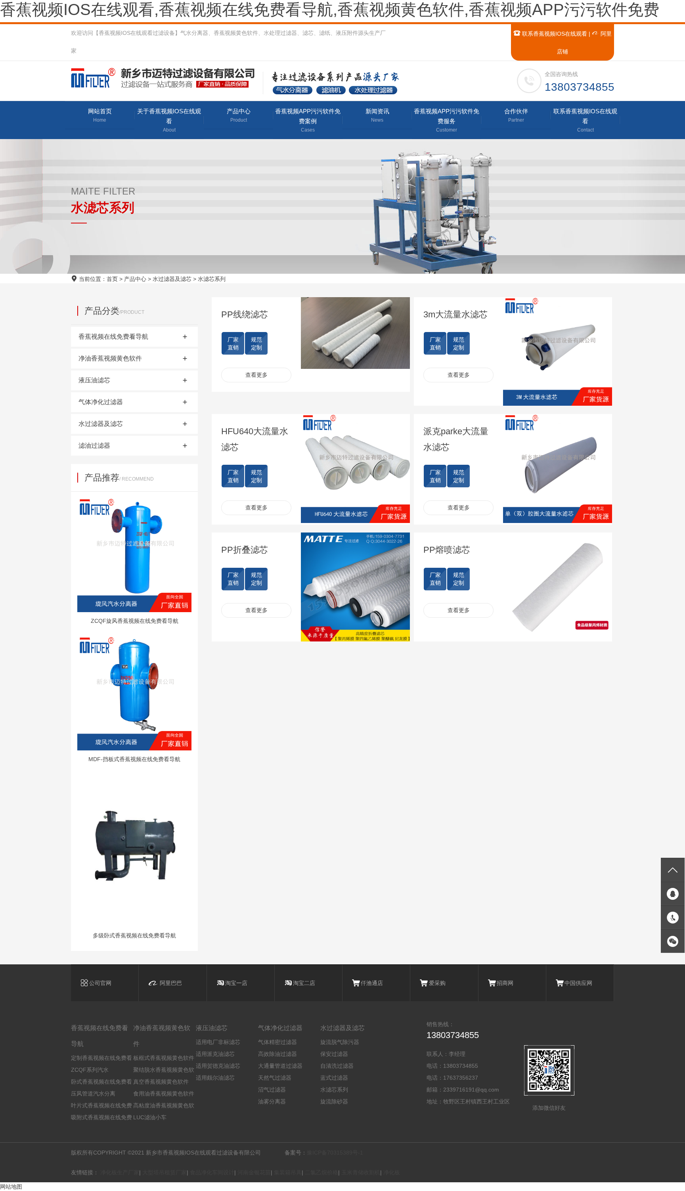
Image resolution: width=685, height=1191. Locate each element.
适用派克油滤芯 (215, 1054)
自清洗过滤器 (337, 1066)
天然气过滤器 (274, 1078)
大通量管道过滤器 (280, 1066)
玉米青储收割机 (360, 1172)
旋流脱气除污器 (339, 1042)
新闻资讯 (377, 115)
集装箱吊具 (288, 1172)
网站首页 (100, 115)
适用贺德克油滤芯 (218, 1066)
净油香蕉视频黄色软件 (161, 1036)
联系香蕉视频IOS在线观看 (553, 34)
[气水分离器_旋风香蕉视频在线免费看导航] (166, 77)
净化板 (391, 1172)
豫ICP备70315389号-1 (335, 1152)
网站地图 (11, 1186)
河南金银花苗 (254, 1172)
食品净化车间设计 (212, 1172)
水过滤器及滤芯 (172, 279)
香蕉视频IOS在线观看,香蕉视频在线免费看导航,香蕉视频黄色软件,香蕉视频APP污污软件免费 (329, 9)
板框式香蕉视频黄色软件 (163, 1058)
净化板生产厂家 (119, 1172)
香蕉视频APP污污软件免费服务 (446, 120)
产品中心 (239, 115)
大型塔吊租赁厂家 (164, 1172)
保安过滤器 (334, 1054)
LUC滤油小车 (149, 1117)
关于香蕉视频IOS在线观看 (169, 120)
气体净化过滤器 (280, 1028)
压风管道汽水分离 (93, 1093)
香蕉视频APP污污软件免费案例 (308, 120)
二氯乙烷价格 (321, 1172)
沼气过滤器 (272, 1089)
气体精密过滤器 (277, 1042)
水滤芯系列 (212, 279)
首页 (112, 279)
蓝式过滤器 (334, 1078)
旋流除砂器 (334, 1101)
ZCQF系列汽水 (90, 1070)
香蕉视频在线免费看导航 (99, 1036)
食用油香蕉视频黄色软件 (163, 1093)
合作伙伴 (516, 115)
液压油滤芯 (212, 1028)
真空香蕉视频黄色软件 (161, 1081)
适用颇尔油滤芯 (215, 1078)
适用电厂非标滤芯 (218, 1042)
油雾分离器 (272, 1101)
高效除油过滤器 (277, 1054)
